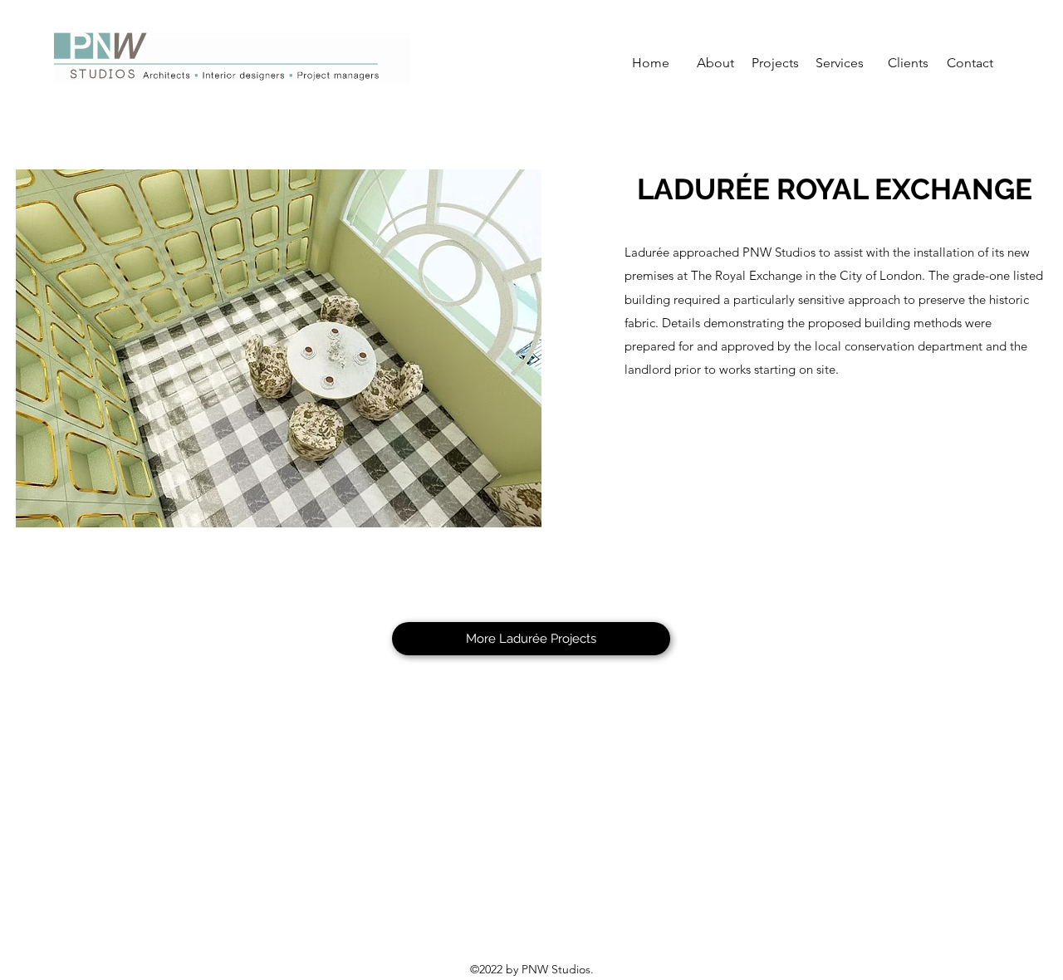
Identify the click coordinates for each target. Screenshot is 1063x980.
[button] (278, 348)
